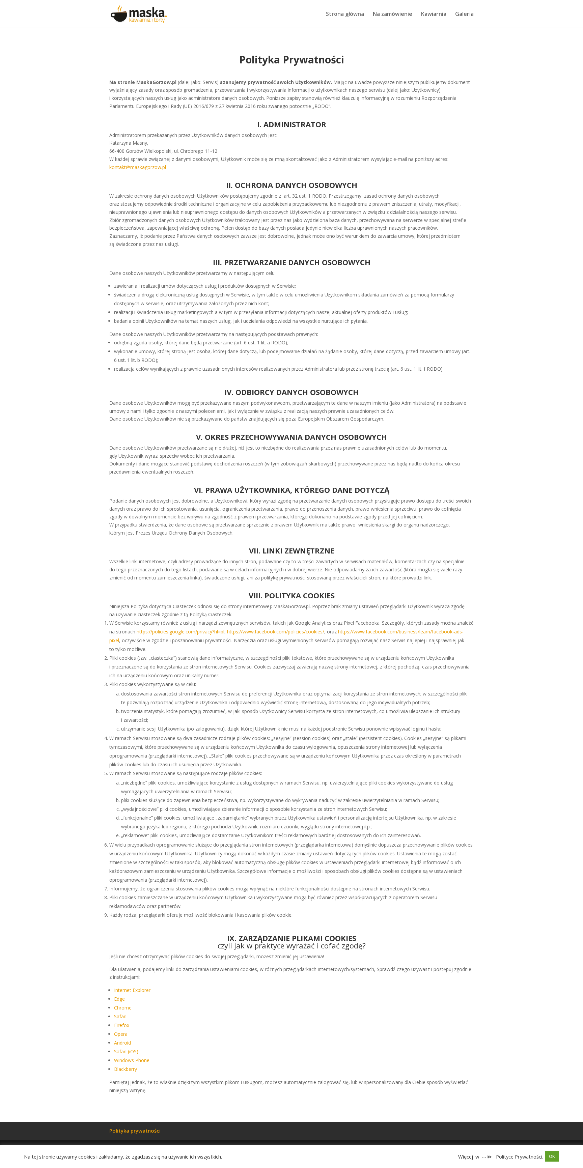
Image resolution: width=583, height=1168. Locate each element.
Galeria (464, 14)
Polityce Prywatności (519, 1156)
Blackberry (125, 1069)
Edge (119, 999)
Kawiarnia (433, 14)
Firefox (121, 1025)
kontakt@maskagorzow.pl (137, 167)
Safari (120, 1016)
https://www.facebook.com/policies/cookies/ (275, 631)
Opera (121, 1034)
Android (122, 1042)
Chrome (123, 1007)
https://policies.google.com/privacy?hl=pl (180, 631)
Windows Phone (131, 1060)
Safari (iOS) (126, 1051)
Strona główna (345, 14)
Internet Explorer (132, 990)
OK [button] (552, 1156)
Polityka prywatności (135, 1130)
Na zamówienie (392, 14)
